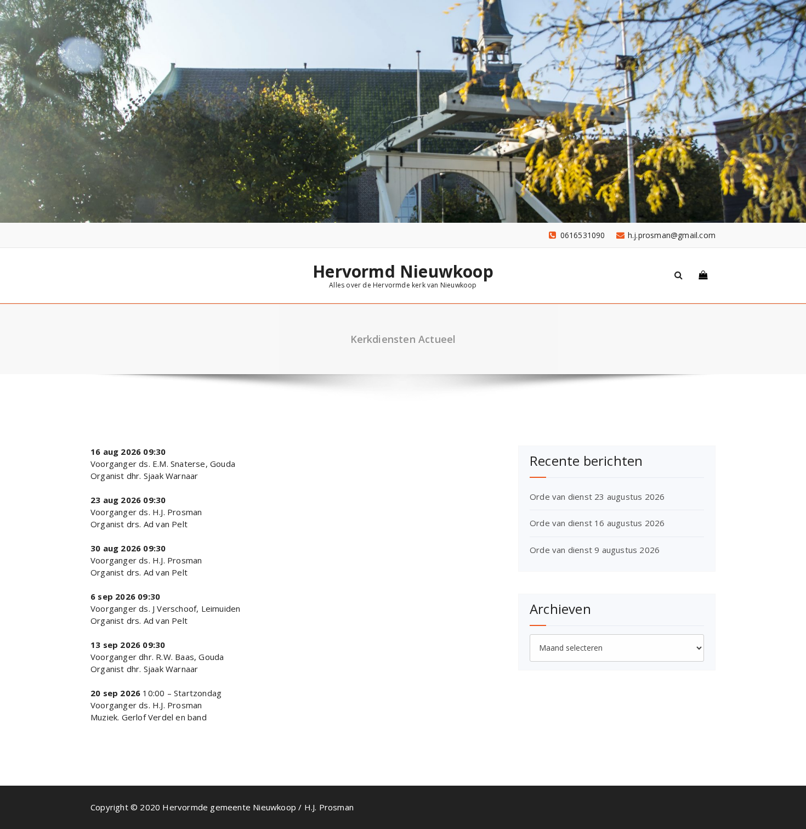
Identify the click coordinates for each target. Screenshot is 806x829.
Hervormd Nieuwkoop (403, 271)
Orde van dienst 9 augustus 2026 (595, 549)
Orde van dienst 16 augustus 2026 (597, 522)
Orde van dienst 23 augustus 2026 (597, 496)
